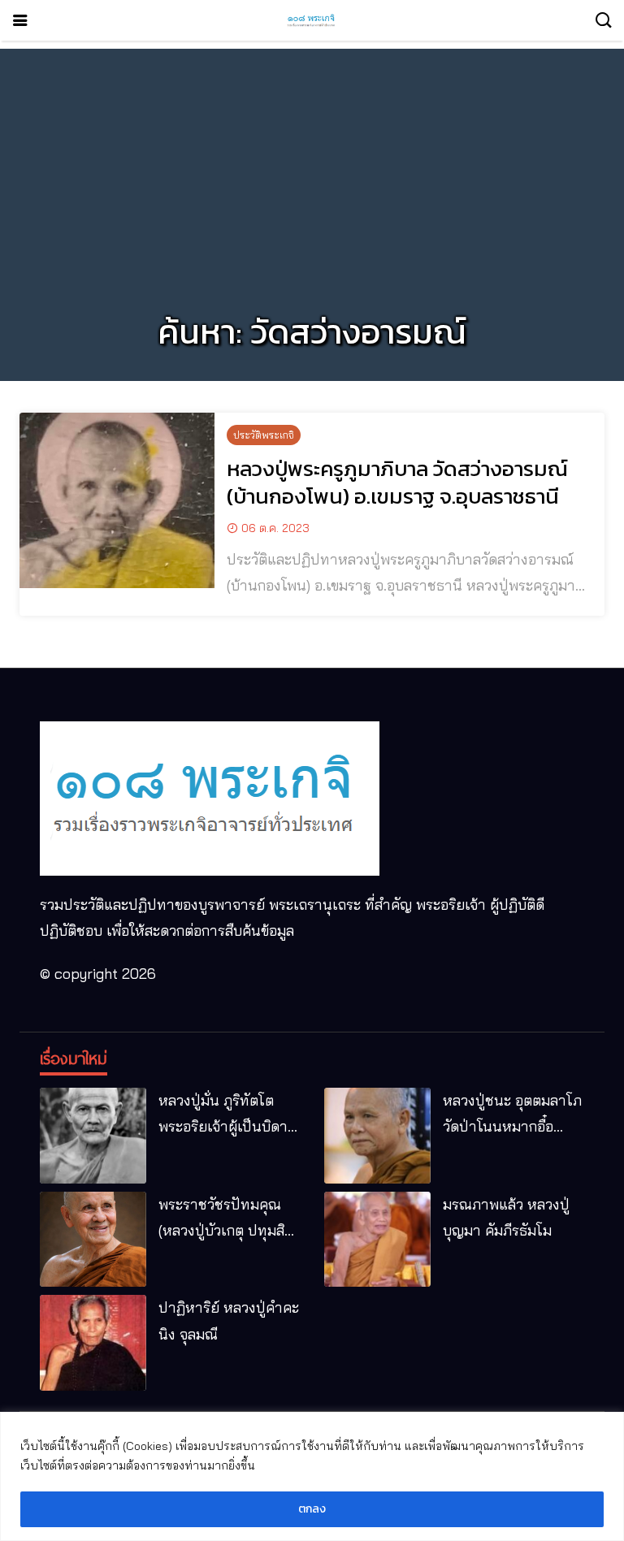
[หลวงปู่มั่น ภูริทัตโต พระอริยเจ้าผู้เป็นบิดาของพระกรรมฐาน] (93, 1136)
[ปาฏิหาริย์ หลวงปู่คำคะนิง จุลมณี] (93, 1343)
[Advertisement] (312, 162)
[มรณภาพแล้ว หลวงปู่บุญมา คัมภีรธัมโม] (377, 1240)
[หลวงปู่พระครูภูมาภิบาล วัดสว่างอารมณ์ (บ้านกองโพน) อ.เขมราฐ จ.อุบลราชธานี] (117, 500)
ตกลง (312, 1508)
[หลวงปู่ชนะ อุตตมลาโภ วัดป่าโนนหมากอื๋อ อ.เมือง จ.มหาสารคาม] (377, 1136)
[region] (312, 1476)
